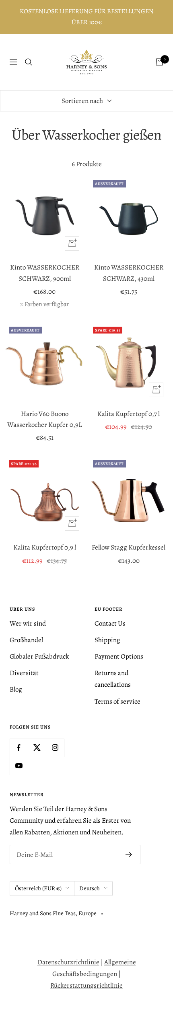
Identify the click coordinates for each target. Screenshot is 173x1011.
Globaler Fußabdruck (39, 656)
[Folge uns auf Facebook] (19, 748)
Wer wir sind (28, 623)
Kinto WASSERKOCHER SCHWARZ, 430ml (128, 273)
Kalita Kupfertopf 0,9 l (44, 547)
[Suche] (28, 62)
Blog (16, 689)
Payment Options (119, 656)
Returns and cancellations (113, 678)
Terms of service (117, 701)
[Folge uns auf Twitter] (37, 748)
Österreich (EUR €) (38, 888)
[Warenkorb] (159, 62)
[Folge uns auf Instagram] (55, 748)
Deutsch (89, 888)
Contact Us (110, 623)
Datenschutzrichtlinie (68, 962)
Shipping (107, 639)
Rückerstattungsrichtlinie (86, 985)
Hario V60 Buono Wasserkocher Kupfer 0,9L (44, 419)
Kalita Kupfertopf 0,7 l (128, 413)
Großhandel (26, 639)
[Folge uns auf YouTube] (19, 766)
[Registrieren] (129, 854)
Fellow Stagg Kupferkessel (128, 547)
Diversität (24, 672)
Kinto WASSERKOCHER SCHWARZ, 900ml (44, 273)
